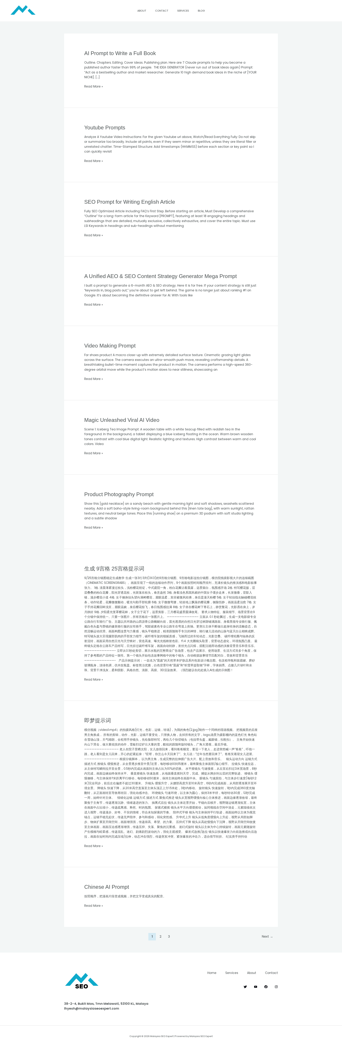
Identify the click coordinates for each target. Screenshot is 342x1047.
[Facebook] (266, 986)
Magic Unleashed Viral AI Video (121, 420)
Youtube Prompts (104, 127)
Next (267, 936)
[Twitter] (245, 986)
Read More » (93, 86)
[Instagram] (276, 986)
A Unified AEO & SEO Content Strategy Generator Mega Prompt (160, 276)
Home (211, 973)
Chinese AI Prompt (106, 887)
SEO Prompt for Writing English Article (129, 202)
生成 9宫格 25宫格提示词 (114, 569)
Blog (201, 10)
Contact (161, 10)
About (141, 10)
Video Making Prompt (110, 346)
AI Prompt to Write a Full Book (120, 53)
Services (183, 10)
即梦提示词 (97, 720)
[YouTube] (255, 986)
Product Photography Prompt (119, 494)
